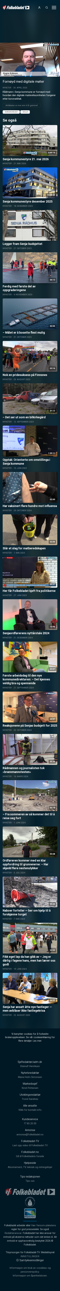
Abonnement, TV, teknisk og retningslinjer (30, 1167)
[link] (16, 7)
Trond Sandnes (30, 1099)
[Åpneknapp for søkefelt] (46, 7)
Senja (25, 112)
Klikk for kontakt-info (30, 1110)
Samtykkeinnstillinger (32, 1260)
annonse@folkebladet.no (30, 1134)
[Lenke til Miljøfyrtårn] (30, 1213)
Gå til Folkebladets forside (30, 1156)
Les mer (37, 1040)
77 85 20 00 (30, 1123)
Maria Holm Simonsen (30, 1077)
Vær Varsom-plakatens (43, 1225)
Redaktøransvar (13, 1233)
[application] (30, 60)
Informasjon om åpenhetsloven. (30, 1275)
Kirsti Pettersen (30, 1088)
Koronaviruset (11, 112)
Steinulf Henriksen (30, 1066)
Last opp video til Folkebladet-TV (30, 1145)
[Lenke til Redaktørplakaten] (30, 1202)
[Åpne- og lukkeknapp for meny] (54, 7)
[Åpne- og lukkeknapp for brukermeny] (39, 7)
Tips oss (30, 1181)
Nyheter (7, 88)
